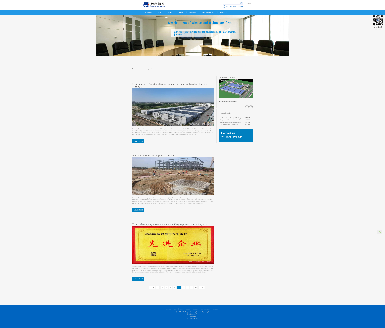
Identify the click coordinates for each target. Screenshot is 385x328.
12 (191, 287)
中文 (245, 3)
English (249, 3)
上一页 (152, 287)
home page (148, 12)
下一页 (201, 287)
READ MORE (138, 141)
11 (187, 287)
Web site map (192, 316)
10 (183, 287)
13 (196, 287)
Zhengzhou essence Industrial (227, 101)
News (152, 69)
